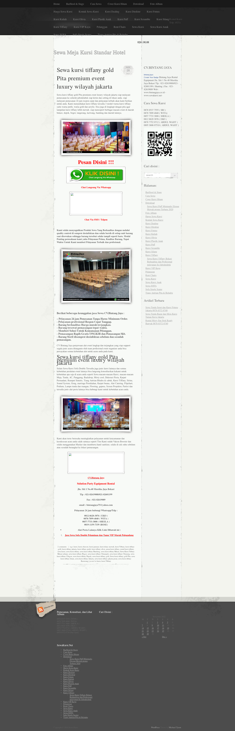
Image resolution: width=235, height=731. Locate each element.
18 (163, 628)
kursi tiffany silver (98, 549)
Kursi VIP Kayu (82, 26)
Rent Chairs (120, 26)
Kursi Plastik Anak (101, 19)
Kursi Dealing (112, 11)
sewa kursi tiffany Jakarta (84, 558)
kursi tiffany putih (84, 549)
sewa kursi (61, 551)
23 (153, 630)
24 (158, 630)
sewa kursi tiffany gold (100, 556)
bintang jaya (148, 75)
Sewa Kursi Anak (159, 26)
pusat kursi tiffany (112, 549)
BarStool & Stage (75, 3)
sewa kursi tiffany (72, 551)
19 (168, 628)
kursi (75, 546)
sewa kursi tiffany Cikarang (120, 554)
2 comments (62, 546)
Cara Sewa (95, 3)
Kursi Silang (163, 19)
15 (148, 628)
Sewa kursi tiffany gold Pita (120, 556)
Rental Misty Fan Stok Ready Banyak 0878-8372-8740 (158, 322)
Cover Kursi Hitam (117, 3)
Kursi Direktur (133, 11)
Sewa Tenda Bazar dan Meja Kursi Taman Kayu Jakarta (161, 315)
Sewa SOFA (60, 34)
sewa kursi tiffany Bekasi (110, 551)
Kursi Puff (123, 19)
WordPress (155, 727)
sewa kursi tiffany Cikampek (98, 554)
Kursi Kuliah (60, 19)
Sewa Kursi (138, 26)
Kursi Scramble (142, 19)
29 (148, 633)
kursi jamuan (94, 546)
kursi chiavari (83, 546)
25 (163, 630)
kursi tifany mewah (107, 546)
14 (143, 628)
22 (148, 630)
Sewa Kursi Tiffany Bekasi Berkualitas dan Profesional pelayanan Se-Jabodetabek (159, 261)
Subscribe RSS (45, 610)
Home (57, 3)
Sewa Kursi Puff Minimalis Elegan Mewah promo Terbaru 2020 (163, 208)
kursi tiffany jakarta (69, 549)
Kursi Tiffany (60, 26)
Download (138, 3)
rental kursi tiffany (127, 549)
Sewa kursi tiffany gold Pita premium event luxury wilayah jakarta (85, 77)
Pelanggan (102, 26)
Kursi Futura (153, 11)
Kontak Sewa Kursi (89, 11)
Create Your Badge (151, 77)
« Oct (144, 636)
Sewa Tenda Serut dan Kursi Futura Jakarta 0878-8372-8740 (161, 309)
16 (153, 628)
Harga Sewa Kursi (63, 11)
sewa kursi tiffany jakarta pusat (106, 558)
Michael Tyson (175, 727)
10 (158, 625)
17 (158, 628)
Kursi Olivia (79, 19)
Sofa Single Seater (82, 34)
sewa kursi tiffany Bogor (78, 554)
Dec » (164, 636)
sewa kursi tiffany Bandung (90, 551)
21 (143, 630)
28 (143, 633)
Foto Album (156, 3)
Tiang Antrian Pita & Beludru (113, 34)
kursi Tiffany (120, 546)
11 (163, 625)
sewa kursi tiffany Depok (82, 556)
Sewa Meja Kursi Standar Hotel (89, 52)
